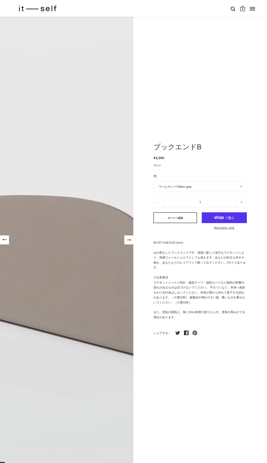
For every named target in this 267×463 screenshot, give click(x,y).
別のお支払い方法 (224, 227)
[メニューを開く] (252, 9)
